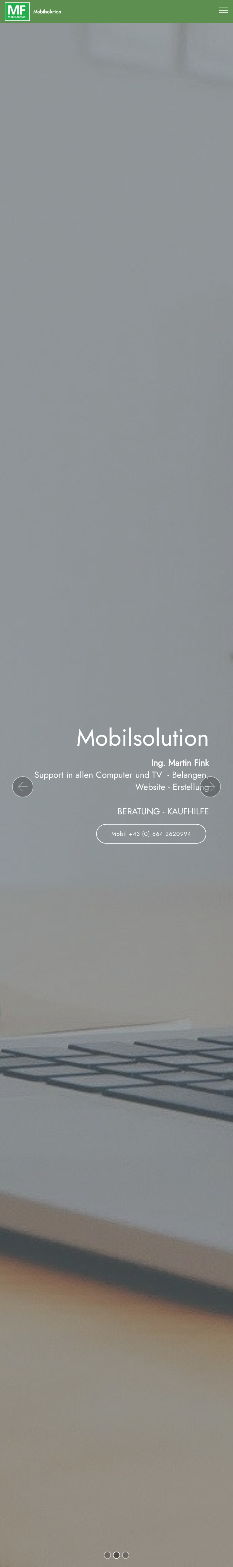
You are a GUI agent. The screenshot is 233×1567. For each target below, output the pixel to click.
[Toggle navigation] (223, 10)
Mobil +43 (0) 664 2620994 (151, 834)
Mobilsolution (47, 12)
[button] (22, 786)
